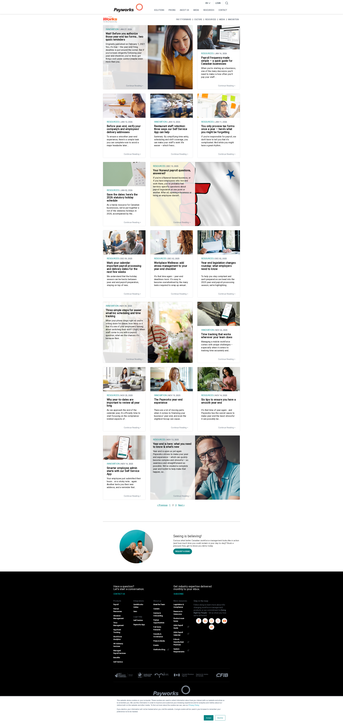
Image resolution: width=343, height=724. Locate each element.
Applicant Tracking (117, 631)
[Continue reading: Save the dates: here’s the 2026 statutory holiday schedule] (124, 185)
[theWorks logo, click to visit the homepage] (110, 19)
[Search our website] (226, 3)
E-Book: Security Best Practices (179, 642)
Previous (163, 505)
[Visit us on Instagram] (211, 621)
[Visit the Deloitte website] (125, 675)
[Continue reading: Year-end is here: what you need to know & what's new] (195, 498)
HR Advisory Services (118, 645)
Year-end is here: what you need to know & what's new (172, 445)
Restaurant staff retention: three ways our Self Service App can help (170, 129)
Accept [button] (208, 718)
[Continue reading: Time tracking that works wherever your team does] (218, 325)
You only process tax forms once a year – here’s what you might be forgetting (217, 129)
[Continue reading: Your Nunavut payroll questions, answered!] (195, 225)
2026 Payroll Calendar (178, 633)
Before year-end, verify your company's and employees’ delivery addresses (124, 129)
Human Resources (117, 610)
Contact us (119, 594)
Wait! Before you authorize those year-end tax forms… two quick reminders (124, 36)
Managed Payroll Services (119, 652)
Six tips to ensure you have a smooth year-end (218, 401)
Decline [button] (220, 718)
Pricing (172, 10)
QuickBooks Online (138, 605)
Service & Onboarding (158, 614)
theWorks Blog (159, 649)
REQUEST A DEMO (182, 551)
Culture (198, 19)
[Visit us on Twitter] (218, 621)
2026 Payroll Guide (178, 626)
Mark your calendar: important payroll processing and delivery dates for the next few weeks (124, 267)
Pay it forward (183, 19)
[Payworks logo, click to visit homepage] (128, 8)
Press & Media (159, 641)
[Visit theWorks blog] (211, 627)
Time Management (118, 624)
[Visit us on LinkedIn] (205, 621)
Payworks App (139, 625)
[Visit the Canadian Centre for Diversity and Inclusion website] (145, 675)
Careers (156, 609)
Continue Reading (134, 86)
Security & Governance (158, 635)
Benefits (116, 658)
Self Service (118, 662)
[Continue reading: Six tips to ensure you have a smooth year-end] (218, 390)
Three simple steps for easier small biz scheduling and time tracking (123, 313)
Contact (223, 10)
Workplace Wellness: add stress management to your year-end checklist (170, 265)
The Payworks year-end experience (168, 401)
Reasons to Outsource (178, 612)
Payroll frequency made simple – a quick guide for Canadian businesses (216, 60)
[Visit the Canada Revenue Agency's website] (191, 675)
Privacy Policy (194, 705)
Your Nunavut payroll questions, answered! (172, 172)
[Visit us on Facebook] (198, 621)
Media (196, 10)
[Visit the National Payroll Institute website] (162, 675)
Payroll (116, 604)
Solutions (159, 10)
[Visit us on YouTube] (224, 621)
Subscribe (179, 594)
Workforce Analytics (117, 638)
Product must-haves (179, 619)
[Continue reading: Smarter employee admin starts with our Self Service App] (124, 458)
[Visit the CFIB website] (220, 675)
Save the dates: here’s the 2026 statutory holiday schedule (122, 197)
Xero (135, 611)
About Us (184, 10)
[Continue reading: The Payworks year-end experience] (171, 390)
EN (207, 3)
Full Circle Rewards (157, 628)
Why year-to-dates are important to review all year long (123, 402)
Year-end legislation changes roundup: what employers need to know (218, 265)
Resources (208, 10)
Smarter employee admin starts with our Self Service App (123, 471)
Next (180, 505)
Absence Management (118, 617)
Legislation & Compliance (179, 605)
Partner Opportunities (158, 621)
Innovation (233, 19)
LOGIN (218, 3)
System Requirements (179, 650)
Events (156, 645)
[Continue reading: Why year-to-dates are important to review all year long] (124, 390)
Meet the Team (159, 604)
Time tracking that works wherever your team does (216, 336)
